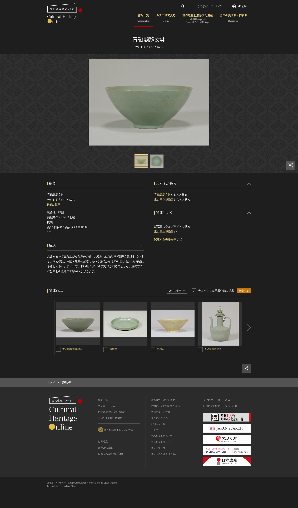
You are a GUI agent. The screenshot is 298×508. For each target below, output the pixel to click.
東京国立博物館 (163, 199)
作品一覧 (143, 18)
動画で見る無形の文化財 (111, 453)
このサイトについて (209, 6)
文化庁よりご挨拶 (160, 412)
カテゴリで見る (166, 18)
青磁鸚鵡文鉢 (162, 194)
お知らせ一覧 (158, 424)
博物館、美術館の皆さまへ (165, 406)
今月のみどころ (159, 418)
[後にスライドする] (245, 105)
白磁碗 (160, 349)
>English (242, 6)
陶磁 (50, 204)
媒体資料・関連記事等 (163, 400)
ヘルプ (154, 430)
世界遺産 (103, 441)
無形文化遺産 (105, 447)
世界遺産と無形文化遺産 (197, 18)
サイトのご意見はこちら (164, 454)
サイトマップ (158, 448)
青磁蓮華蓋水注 (212, 349)
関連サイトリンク (160, 442)
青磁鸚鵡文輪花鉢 (72, 349)
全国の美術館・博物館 (233, 18)
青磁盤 (113, 349)
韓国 (57, 204)
